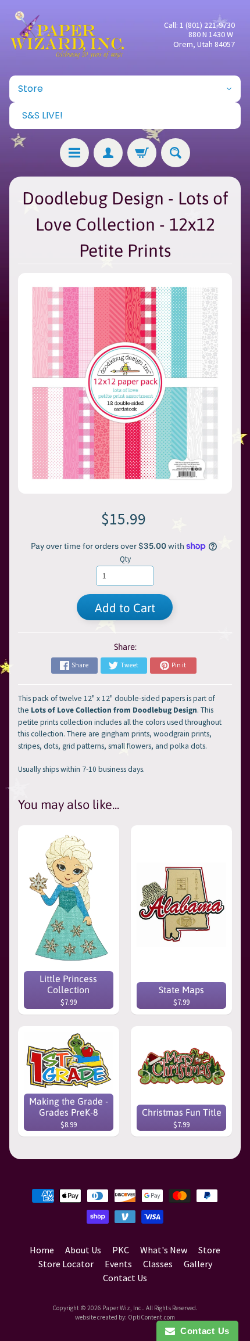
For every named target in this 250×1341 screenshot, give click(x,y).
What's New (163, 1250)
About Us (83, 1250)
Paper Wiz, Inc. (122, 1308)
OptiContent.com (151, 1317)
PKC (120, 1250)
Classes (158, 1264)
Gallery (198, 1264)
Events (118, 1264)
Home (42, 1250)
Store (209, 1250)
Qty (125, 559)
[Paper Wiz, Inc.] (67, 34)
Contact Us (125, 1278)
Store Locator (66, 1264)
